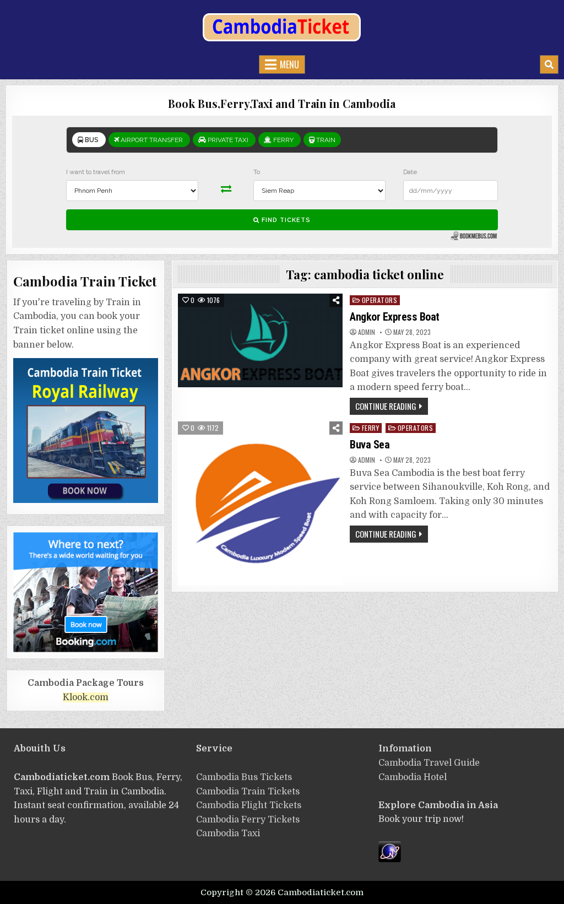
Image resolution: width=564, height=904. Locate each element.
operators (380, 300)
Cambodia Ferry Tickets (248, 820)
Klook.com (86, 697)
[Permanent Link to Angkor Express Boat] (260, 340)
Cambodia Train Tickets (248, 792)
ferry (370, 427)
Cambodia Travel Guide (429, 763)
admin (366, 332)
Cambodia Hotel (412, 777)
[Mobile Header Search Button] (549, 64)
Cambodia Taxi (228, 833)
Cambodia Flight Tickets (248, 805)
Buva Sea (369, 444)
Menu (289, 64)
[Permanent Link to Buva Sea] (260, 503)
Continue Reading (385, 406)
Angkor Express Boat (395, 316)
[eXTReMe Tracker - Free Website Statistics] (389, 859)
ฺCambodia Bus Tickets (244, 777)
